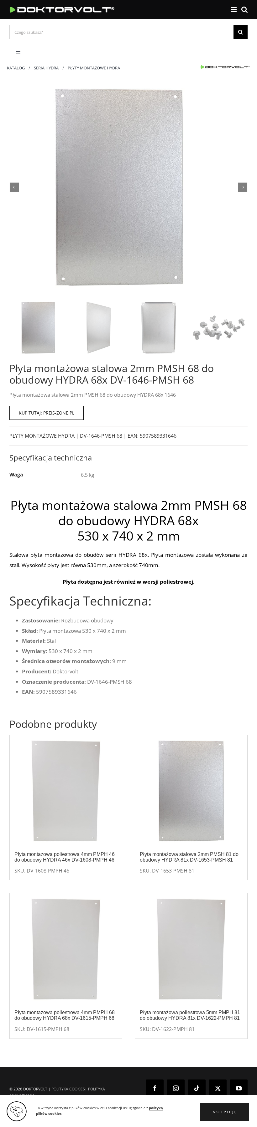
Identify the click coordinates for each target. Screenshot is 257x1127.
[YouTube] (239, 1088)
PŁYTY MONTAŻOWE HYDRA (42, 435)
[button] (224, 1112)
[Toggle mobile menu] (234, 9)
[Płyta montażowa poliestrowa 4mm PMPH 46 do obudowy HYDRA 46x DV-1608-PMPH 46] (66, 791)
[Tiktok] (197, 1088)
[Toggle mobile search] (244, 9)
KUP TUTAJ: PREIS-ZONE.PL (46, 413)
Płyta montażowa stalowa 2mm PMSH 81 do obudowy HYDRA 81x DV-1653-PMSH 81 (189, 857)
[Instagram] (176, 1088)
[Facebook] (155, 1088)
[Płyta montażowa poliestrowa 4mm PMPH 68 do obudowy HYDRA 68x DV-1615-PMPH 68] (66, 949)
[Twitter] (218, 1088)
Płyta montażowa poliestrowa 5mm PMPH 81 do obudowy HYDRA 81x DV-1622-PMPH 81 (190, 1015)
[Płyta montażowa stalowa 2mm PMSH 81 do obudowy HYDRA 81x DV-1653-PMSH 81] (191, 791)
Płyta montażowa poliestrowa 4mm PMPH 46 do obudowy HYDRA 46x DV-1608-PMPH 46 (64, 857)
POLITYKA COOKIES (68, 1089)
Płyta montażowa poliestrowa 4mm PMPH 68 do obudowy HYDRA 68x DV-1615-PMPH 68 (64, 1015)
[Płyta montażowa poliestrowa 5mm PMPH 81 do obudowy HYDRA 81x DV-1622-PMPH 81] (191, 949)
